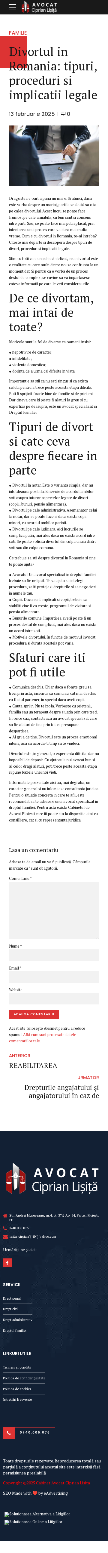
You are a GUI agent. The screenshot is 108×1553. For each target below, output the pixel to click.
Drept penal (12, 1298)
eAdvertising (56, 1493)
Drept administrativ (17, 1319)
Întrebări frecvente (17, 1399)
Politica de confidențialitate (24, 1378)
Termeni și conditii (17, 1367)
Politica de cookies (17, 1389)
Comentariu (20, 878)
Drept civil (11, 1309)
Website (15, 989)
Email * (15, 968)
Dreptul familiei (14, 1330)
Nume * (15, 946)
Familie (18, 32)
